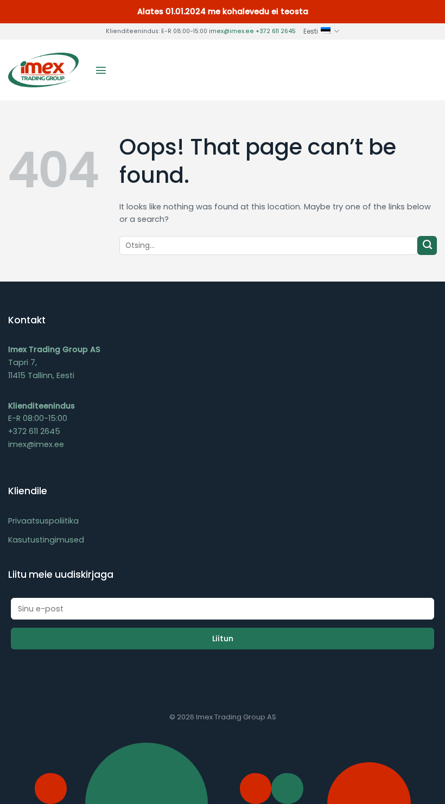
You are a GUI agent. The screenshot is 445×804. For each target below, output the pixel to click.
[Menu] (101, 70)
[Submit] (427, 246)
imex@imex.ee (231, 31)
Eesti (310, 31)
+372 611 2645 (276, 31)
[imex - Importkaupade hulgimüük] (43, 70)
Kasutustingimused (46, 539)
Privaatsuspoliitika (43, 520)
